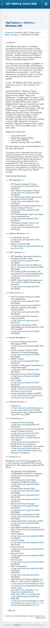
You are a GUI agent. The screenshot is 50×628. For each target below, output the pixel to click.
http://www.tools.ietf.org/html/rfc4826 (28, 555)
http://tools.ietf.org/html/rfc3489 (30, 267)
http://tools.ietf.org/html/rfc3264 (26, 201)
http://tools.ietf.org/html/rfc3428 (26, 354)
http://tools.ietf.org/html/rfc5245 (26, 276)
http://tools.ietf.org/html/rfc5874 (26, 575)
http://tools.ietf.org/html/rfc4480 (26, 517)
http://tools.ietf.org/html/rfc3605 (26, 312)
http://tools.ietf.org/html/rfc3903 (26, 484)
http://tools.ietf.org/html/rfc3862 (26, 346)
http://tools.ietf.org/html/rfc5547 (26, 382)
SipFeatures (13, 22)
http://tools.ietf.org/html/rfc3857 (26, 506)
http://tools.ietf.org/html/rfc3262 (26, 210)
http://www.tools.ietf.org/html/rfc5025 (28, 549)
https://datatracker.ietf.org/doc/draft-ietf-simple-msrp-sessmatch (27, 396)
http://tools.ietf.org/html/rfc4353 (26, 433)
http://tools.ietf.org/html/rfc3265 (26, 476)
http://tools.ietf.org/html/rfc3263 (26, 240)
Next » (38, 32)
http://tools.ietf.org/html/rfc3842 (26, 376)
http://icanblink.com (31, 85)
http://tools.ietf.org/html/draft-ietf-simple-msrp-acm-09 (27, 390)
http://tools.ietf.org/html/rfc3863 (26, 491)
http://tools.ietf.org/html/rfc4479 (26, 499)
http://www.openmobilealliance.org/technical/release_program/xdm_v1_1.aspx (27, 603)
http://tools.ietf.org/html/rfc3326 (26, 227)
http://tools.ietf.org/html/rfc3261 (26, 186)
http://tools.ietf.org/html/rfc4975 (26, 361)
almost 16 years (35, 616)
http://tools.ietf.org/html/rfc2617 (26, 219)
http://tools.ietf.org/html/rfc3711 (26, 320)
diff (32, 32)
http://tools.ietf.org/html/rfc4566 (26, 193)
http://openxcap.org (25, 465)
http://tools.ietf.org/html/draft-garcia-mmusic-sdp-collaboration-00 (27, 409)
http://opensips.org (15, 463)
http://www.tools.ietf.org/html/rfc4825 (28, 536)
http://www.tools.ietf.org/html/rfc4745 (28, 542)
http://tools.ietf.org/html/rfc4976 (26, 286)
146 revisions (40, 618)
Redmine (17, 625)
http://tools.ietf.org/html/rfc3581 (26, 261)
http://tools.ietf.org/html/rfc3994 (26, 370)
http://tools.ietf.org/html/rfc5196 (31, 529)
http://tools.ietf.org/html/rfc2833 (26, 331)
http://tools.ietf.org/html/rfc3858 (26, 510)
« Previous (8, 32)
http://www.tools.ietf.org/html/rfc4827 (28, 568)
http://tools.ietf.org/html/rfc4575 (26, 425)
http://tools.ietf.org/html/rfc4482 (26, 523)
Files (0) (11, 610)
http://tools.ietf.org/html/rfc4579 (26, 442)
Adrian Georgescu (12, 35)
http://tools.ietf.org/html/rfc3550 (26, 301)
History (28, 22)
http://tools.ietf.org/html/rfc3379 (26, 495)
